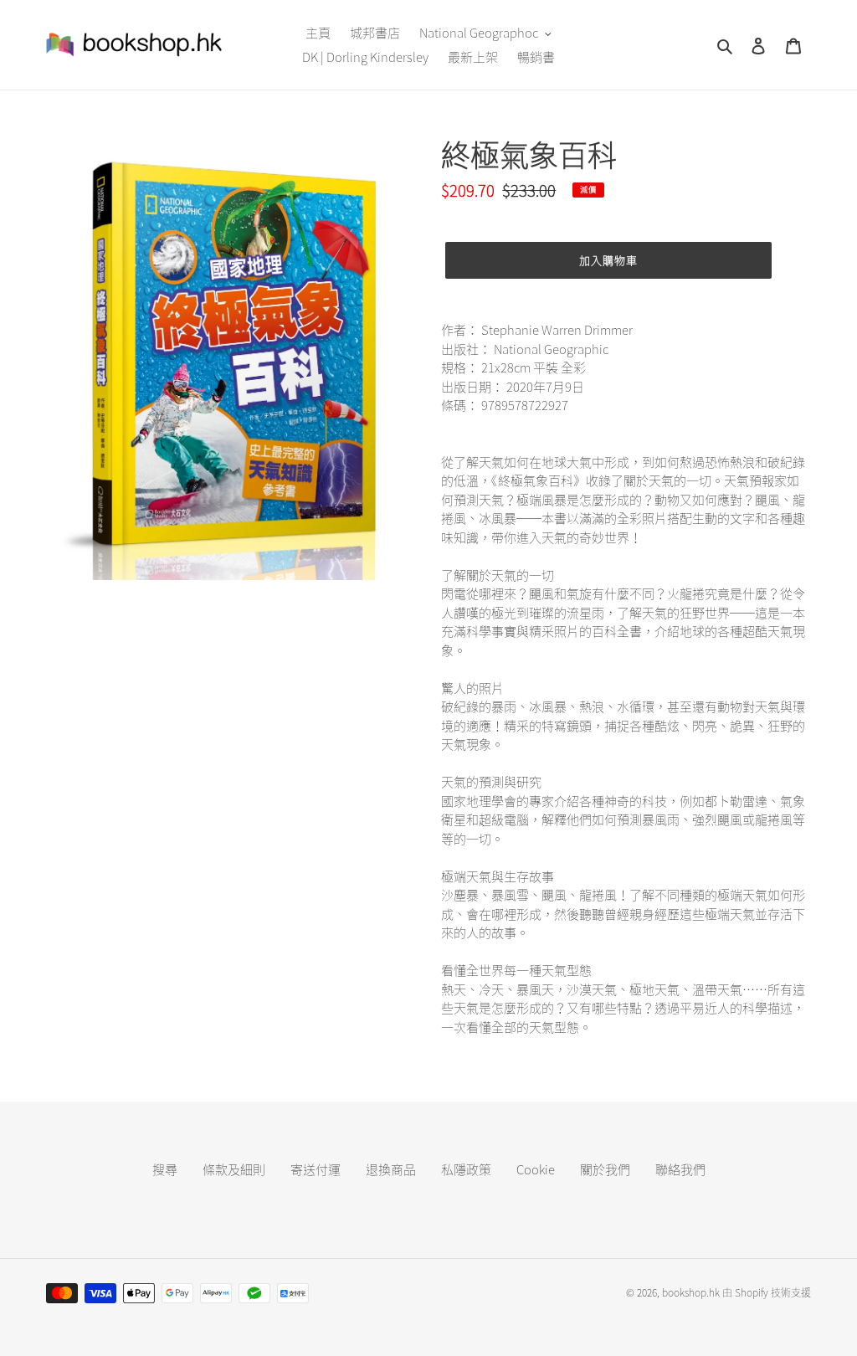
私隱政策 (466, 1169)
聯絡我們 (680, 1169)
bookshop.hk (691, 1292)
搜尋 (164, 1169)
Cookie (535, 1169)
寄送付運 (315, 1169)
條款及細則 (234, 1169)
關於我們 (605, 1169)
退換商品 (391, 1169)
